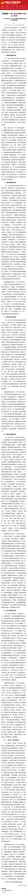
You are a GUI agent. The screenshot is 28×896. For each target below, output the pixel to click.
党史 (17, 8)
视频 (25, 6)
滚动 (22, 8)
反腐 (11, 8)
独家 (22, 6)
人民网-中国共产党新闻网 (19, 25)
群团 (20, 6)
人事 (11, 6)
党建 (17, 6)
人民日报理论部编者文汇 (7, 890)
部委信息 (2, 8)
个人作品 (4, 892)
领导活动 (7, 8)
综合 (25, 8)
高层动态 (2, 6)
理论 (14, 6)
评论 (14, 8)
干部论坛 (7, 6)
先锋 (20, 8)
